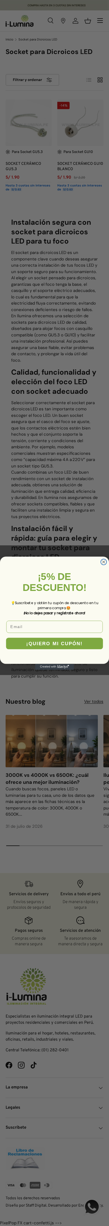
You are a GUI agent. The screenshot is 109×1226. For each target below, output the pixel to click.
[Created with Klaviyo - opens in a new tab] (54, 667)
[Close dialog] (104, 562)
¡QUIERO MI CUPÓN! (54, 643)
